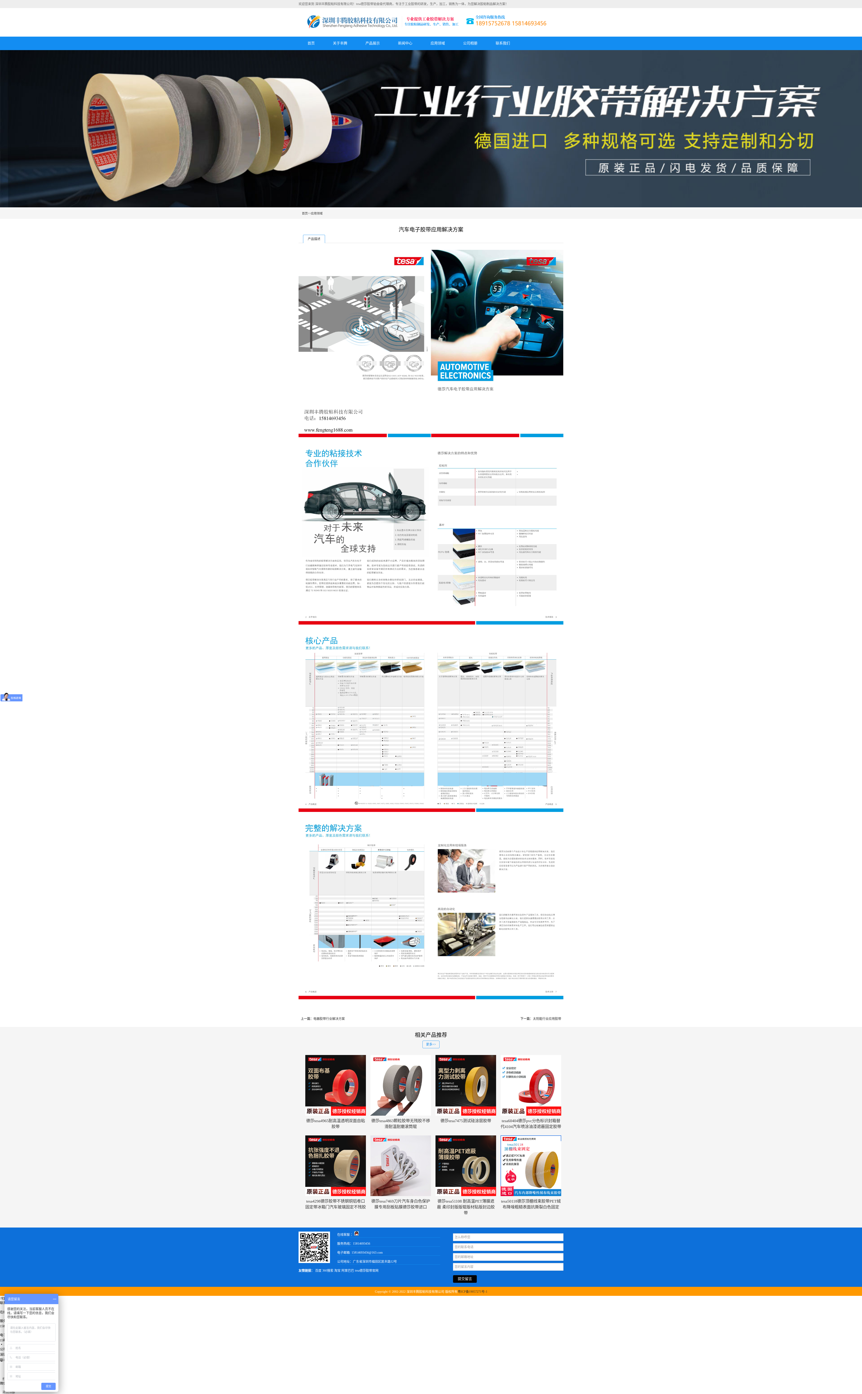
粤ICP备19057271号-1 (472, 1291)
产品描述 (314, 239)
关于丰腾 (340, 43)
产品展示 (372, 43)
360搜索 (327, 1270)
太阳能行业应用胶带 (547, 1018)
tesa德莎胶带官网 (366, 1270)
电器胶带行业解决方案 (329, 1018)
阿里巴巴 (347, 1270)
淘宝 (337, 1270)
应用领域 (438, 43)
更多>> (431, 1044)
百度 (318, 1270)
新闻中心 (405, 43)
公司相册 (470, 43)
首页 (311, 43)
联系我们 (503, 43)
